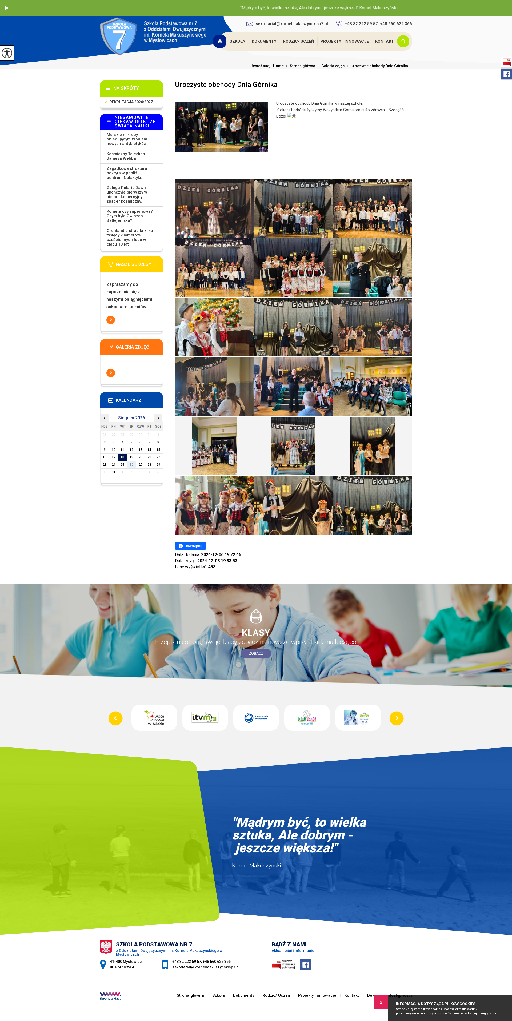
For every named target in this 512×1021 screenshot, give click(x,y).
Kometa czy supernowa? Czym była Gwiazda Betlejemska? (130, 216)
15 (158, 450)
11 (122, 450)
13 (140, 450)
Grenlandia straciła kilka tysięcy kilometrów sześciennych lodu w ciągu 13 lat (130, 237)
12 (131, 450)
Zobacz (256, 653)
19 (131, 457)
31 (113, 472)
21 (149, 457)
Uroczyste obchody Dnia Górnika (226, 85)
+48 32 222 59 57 (186, 961)
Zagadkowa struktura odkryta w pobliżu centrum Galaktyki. (127, 173)
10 (113, 450)
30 (104, 472)
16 (104, 457)
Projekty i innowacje (345, 41)
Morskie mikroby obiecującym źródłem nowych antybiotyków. (127, 139)
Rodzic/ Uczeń (298, 41)
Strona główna (220, 41)
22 (158, 457)
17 (113, 457)
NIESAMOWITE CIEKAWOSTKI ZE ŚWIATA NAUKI (135, 121)
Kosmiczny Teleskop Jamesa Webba (126, 156)
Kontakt (384, 41)
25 (122, 465)
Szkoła (237, 41)
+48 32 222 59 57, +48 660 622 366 (378, 23)
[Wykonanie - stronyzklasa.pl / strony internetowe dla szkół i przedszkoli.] (110, 996)
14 (149, 450)
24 (113, 465)
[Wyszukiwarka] (404, 41)
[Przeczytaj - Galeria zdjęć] (139, 349)
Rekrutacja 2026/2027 (131, 102)
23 (104, 465)
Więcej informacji (110, 320)
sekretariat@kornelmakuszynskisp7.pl (292, 23)
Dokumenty (264, 41)
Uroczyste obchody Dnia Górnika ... (379, 66)
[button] (6, 8)
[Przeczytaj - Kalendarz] (139, 402)
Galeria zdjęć (331, 66)
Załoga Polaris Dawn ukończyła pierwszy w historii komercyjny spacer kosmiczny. (127, 194)
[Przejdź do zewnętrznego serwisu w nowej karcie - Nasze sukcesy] (139, 266)
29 (158, 465)
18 (122, 457)
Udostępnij (193, 546)
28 (149, 465)
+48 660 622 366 (217, 961)
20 (140, 457)
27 (140, 465)
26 (131, 465)
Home (278, 66)
